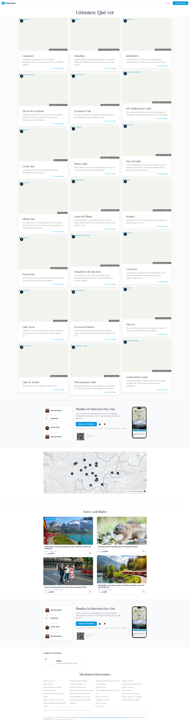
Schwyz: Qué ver (128, 681)
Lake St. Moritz (30, 382)
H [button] (96, 479)
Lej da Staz (28, 166)
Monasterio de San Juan (87, 271)
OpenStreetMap (132, 491)
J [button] (86, 474)
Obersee (130, 324)
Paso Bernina (133, 161)
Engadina (79, 55)
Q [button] (102, 484)
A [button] (76, 463)
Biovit (56, 160)
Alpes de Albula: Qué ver (130, 693)
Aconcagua (159, 49)
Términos (81, 717)
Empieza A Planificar (86, 424)
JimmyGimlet (54, 105)
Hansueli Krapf (54, 49)
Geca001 (107, 376)
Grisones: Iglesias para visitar (79, 697)
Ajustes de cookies (122, 717)
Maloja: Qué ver (127, 690)
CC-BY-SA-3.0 (114, 49)
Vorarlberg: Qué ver (103, 700)
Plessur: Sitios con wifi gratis (131, 697)
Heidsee (130, 216)
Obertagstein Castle (85, 382)
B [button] (90, 485)
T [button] (90, 465)
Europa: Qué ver (49, 681)
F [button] (96, 463)
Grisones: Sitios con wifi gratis (53, 700)
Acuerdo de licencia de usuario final (94, 717)
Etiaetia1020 (54, 376)
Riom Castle (81, 163)
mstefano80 (54, 268)
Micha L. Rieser (106, 105)
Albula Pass (28, 218)
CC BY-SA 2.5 (114, 210)
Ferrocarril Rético (84, 326)
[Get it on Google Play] (105, 424)
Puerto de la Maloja (33, 111)
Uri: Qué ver (100, 706)
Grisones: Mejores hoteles (78, 681)
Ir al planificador (180, 3)
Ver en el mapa (58, 68)
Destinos (75, 717)
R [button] (85, 467)
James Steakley (105, 265)
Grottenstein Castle (137, 377)
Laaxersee (132, 269)
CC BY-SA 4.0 (62, 213)
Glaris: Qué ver (101, 687)
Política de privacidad (110, 717)
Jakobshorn (132, 55)
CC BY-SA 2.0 (62, 268)
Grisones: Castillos (49, 690)
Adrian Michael (105, 157)
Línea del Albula (83, 216)
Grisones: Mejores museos (52, 687)
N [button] (81, 470)
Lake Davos (28, 326)
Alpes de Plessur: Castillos (131, 700)
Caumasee (28, 55)
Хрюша (56, 321)
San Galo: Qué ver (102, 697)
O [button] (96, 466)
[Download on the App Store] (100, 424)
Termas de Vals (82, 111)
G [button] (96, 480)
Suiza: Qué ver (48, 684)
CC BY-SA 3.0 (62, 49)
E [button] (112, 473)
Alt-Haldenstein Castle (139, 108)
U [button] (84, 460)
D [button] (95, 476)
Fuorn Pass (28, 274)
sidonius (159, 155)
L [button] (117, 473)
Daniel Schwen (106, 210)
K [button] (92, 473)
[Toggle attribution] (144, 491)
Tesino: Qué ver (101, 703)
